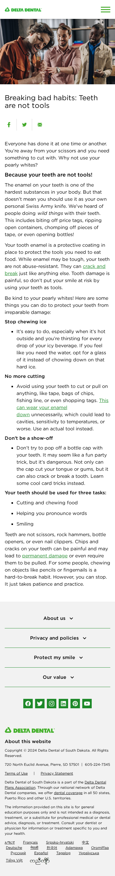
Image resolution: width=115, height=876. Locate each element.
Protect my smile (55, 657)
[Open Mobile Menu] (105, 9)
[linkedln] (63, 703)
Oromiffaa (100, 847)
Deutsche (14, 847)
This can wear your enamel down (63, 407)
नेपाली (34, 847)
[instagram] (51, 703)
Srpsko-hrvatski (60, 842)
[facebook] (9, 125)
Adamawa (74, 847)
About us (55, 618)
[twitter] (24, 125)
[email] (39, 125)
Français (30, 842)
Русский (18, 853)
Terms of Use (16, 773)
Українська (89, 853)
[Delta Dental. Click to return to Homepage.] (43, 9)
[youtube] (87, 703)
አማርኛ (10, 842)
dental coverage (68, 793)
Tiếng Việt (14, 860)
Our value (55, 677)
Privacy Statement (57, 773)
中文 (85, 842)
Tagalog (63, 853)
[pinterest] (75, 703)
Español (41, 853)
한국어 (52, 847)
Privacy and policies (55, 638)
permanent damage (45, 556)
